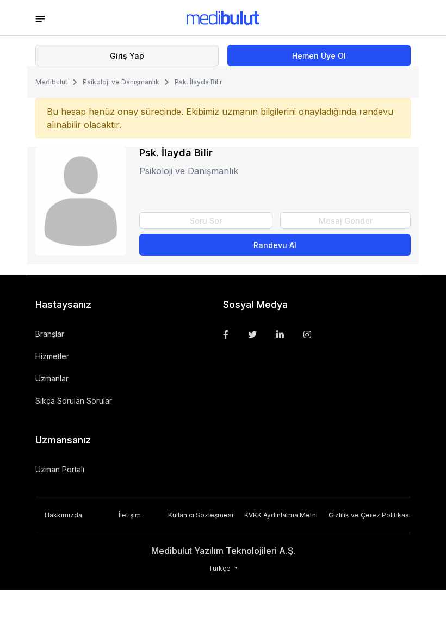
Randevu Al (274, 245)
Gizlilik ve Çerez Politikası (370, 515)
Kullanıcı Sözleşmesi (200, 515)
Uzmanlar (52, 378)
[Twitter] (252, 334)
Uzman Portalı (59, 469)
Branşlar (49, 333)
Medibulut (51, 82)
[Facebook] (225, 334)
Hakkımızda (63, 515)
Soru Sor (206, 220)
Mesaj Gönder (346, 220)
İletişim (130, 515)
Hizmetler (52, 356)
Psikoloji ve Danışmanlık (121, 82)
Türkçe (220, 568)
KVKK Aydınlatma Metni (281, 515)
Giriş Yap (127, 55)
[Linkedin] (280, 334)
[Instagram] (307, 334)
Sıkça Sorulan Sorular (73, 400)
